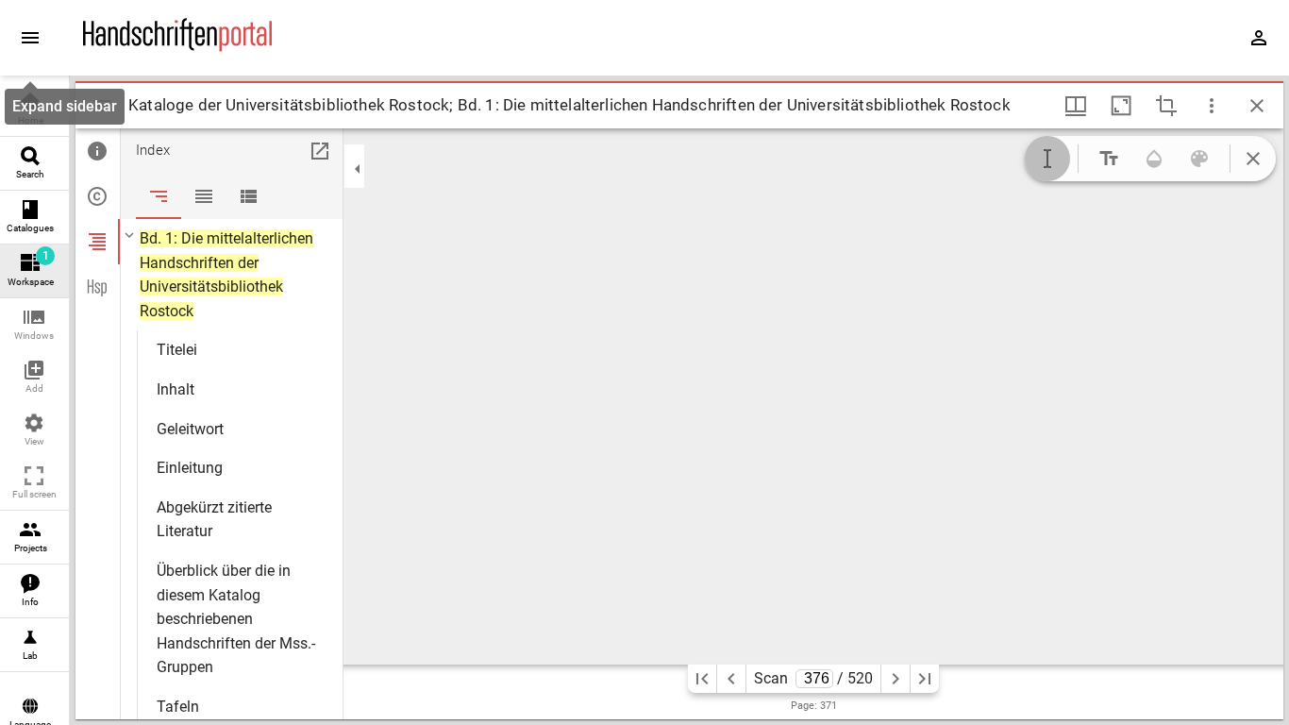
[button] (34, 325)
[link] (34, 110)
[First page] (702, 679)
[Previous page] (731, 679)
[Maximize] (1121, 105)
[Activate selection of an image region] (1166, 105)
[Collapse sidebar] (357, 169)
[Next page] (895, 679)
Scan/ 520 (814, 678)
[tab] (97, 151)
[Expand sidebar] (30, 38)
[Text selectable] (1047, 158)
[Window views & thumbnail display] (1075, 105)
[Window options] (1211, 105)
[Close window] (1257, 105)
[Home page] (177, 47)
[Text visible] (1108, 158)
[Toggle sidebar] (102, 105)
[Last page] (925, 679)
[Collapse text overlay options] (1253, 158)
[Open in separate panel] (320, 151)
